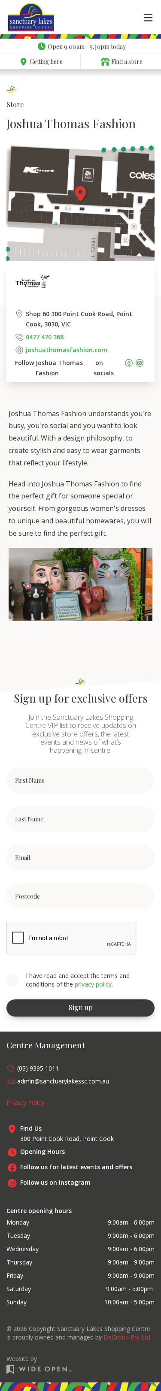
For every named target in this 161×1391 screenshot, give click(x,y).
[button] (148, 17)
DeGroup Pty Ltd (126, 1337)
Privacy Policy (25, 1102)
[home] (21, 17)
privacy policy (93, 984)
